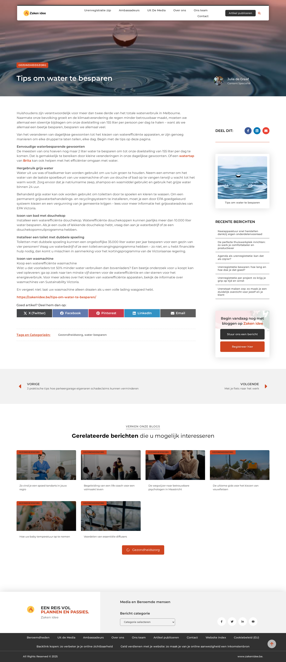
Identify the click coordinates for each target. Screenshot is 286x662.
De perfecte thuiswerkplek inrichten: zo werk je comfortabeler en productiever (241, 245)
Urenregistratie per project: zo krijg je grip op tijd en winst (242, 279)
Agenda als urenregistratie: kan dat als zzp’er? (241, 257)
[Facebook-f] (221, 621)
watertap (186, 156)
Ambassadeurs (129, 10)
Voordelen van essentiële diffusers (105, 536)
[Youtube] (253, 621)
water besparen (95, 335)
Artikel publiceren (166, 637)
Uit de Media (66, 637)
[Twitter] (232, 621)
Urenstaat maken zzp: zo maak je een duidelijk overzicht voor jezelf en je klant (242, 291)
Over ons (179, 10)
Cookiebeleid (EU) (246, 637)
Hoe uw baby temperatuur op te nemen (44, 536)
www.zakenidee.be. (250, 656)
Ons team (201, 10)
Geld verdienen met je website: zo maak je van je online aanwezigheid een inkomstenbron (185, 646)
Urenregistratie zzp (97, 10)
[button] (259, 13)
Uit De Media (156, 10)
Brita (27, 160)
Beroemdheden (38, 637)
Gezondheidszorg (32, 65)
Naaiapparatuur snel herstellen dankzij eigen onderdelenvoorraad (240, 233)
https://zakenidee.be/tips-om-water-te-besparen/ (56, 297)
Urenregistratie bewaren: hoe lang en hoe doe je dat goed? (242, 268)
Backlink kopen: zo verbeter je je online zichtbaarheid (75, 646)
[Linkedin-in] (242, 621)
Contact (203, 16)
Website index (216, 637)
